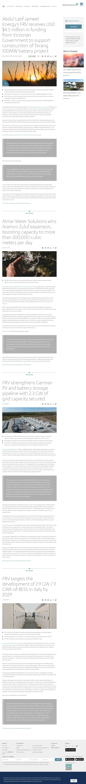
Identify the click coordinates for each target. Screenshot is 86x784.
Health (17, 747)
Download (73, 26)
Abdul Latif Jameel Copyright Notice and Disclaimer (18, 203)
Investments (54, 743)
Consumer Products (37, 750)
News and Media (55, 747)
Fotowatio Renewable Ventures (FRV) (12, 643)
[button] (4, 6)
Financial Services (20, 752)
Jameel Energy (6, 645)
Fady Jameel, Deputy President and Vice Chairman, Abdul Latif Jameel (20, 135)
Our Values (4, 750)
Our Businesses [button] (19, 6)
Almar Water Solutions (8, 286)
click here (77, 37)
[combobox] (48, 759)
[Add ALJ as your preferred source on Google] (32, 56)
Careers (53, 745)
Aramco (4, 290)
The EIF (4, 184)
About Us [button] (11, 6)
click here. (73, 42)
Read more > (66, 75)
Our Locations (5, 747)
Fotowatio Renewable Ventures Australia (39, 107)
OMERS (35, 109)
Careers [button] (53, 6)
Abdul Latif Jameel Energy (9, 109)
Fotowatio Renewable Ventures (10, 449)
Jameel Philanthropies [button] (45, 6)
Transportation (19, 745)
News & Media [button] (35, 6)
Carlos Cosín (5, 331)
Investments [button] (27, 6)
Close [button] (73, 780)
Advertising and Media (38, 752)
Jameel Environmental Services (26, 286)
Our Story (4, 745)
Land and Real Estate (37, 745)
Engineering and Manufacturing (23, 750)
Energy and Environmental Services (41, 747)
